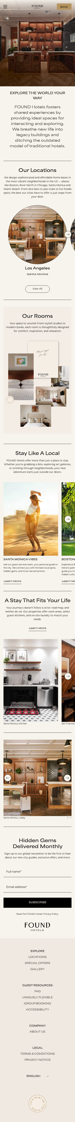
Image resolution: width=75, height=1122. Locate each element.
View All (37, 289)
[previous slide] (7, 777)
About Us (37, 1032)
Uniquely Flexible (37, 997)
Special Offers (37, 963)
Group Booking (37, 1003)
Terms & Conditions (37, 1054)
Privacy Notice (38, 1060)
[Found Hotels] (37, 6)
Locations (37, 957)
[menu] (6, 6)
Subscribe (37, 902)
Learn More (12, 581)
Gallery (37, 969)
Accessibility (37, 1010)
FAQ (37, 991)
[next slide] (68, 234)
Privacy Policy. (51, 914)
